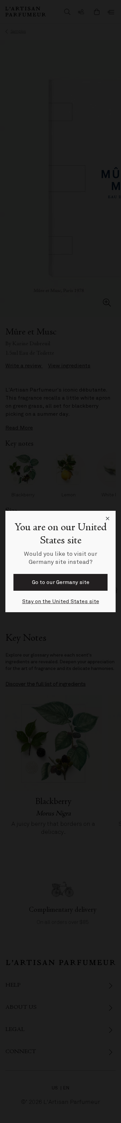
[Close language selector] (108, 519)
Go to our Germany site (60, 582)
